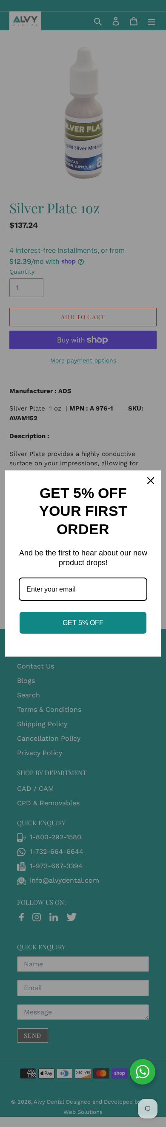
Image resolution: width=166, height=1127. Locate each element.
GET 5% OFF (83, 622)
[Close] (150, 480)
